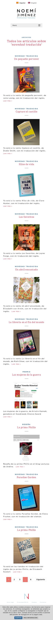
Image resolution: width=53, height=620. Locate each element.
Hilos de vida (26, 164)
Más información (30, 617)
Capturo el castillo (26, 111)
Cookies (34, 602)
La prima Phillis (26, 427)
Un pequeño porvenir (26, 59)
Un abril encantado (26, 269)
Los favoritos (26, 217)
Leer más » (7, 101)
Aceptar (18, 617)
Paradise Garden (26, 477)
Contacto (43, 602)
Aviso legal (10, 602)
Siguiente (40, 579)
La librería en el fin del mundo (26, 322)
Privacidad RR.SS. (23, 602)
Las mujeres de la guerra (26, 375)
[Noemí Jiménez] (26, 18)
